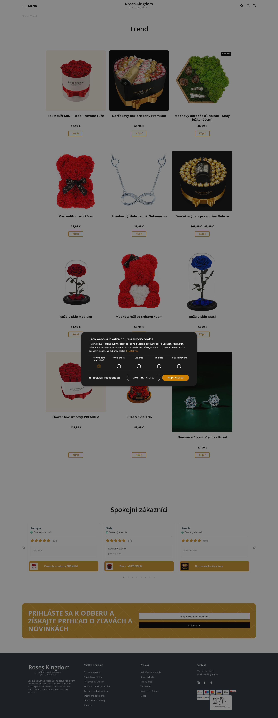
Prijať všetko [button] (175, 377)
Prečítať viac (132, 350)
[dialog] (139, 359)
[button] (104, 377)
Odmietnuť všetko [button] (143, 377)
